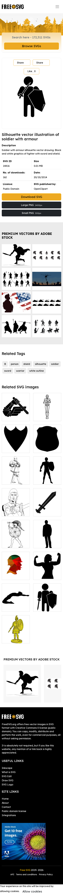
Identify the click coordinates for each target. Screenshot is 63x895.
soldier (55, 363)
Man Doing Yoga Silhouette (15, 606)
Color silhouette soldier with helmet (15, 574)
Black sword (43, 512)
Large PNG (31, 205)
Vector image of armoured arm (16, 415)
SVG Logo (7, 784)
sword (7, 370)
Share (20, 62)
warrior (20, 370)
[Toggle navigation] (57, 6)
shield (26, 363)
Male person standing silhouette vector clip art (47, 539)
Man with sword (14, 480)
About (5, 802)
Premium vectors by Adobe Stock (27, 235)
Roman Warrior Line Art (15, 542)
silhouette (40, 363)
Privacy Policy (46, 874)
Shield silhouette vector (47, 447)
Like (31, 71)
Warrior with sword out (16, 510)
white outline (36, 370)
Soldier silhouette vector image (47, 606)
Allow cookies (32, 891)
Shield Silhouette (14, 448)
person (14, 363)
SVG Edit (7, 776)
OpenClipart (41, 188)
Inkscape (7, 767)
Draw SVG (7, 780)
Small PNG (31, 213)
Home (5, 798)
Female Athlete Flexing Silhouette (47, 574)
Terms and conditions (26, 874)
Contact (6, 806)
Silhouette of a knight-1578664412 (47, 415)
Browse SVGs (31, 46)
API (12, 874)
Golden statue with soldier (16, 637)
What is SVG (9, 772)
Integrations (9, 815)
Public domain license (14, 811)
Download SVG (31, 197)
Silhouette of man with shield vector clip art (47, 477)
